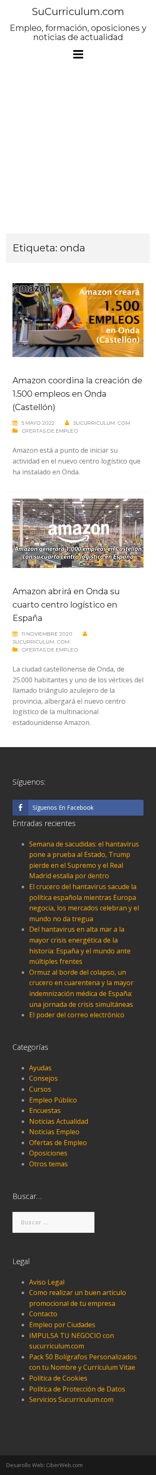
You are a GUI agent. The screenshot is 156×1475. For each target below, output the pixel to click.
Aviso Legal (46, 1282)
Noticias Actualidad (58, 1121)
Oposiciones (48, 1153)
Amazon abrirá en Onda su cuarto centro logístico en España (66, 604)
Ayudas (40, 1067)
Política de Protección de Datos (77, 1389)
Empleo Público (53, 1100)
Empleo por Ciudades (62, 1324)
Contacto (43, 1313)
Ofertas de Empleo (50, 431)
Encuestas (45, 1110)
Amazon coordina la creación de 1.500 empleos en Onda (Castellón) (77, 393)
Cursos (40, 1089)
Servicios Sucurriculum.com (71, 1399)
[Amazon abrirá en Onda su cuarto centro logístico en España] (78, 532)
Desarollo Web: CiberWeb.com (44, 1465)
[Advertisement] (78, 146)
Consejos (43, 1078)
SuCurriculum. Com (101, 423)
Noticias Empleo (54, 1131)
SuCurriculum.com (78, 11)
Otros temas (48, 1163)
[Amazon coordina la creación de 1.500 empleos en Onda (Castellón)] (78, 319)
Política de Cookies (58, 1378)
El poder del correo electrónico (76, 1014)
